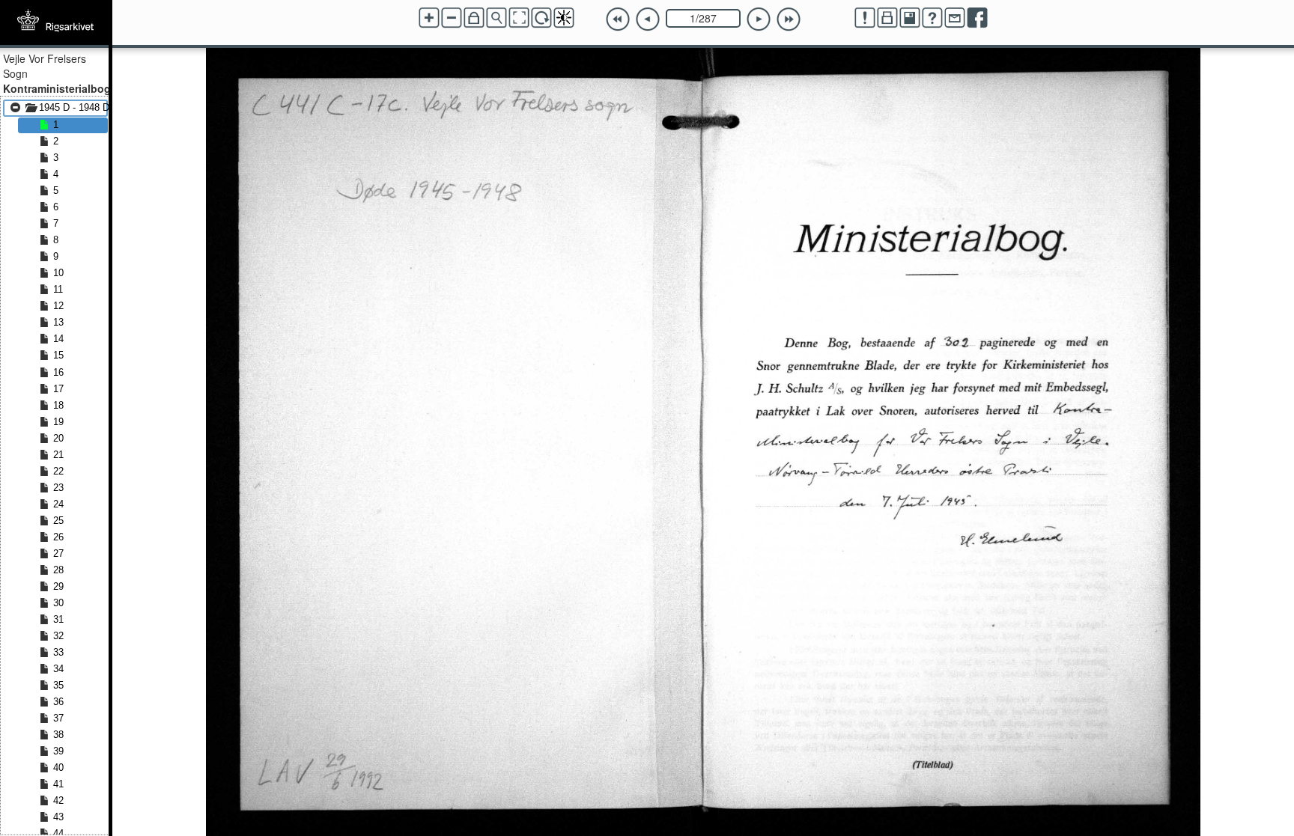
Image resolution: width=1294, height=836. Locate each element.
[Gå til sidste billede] (789, 19)
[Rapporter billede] (864, 17)
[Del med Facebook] (977, 17)
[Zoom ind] (429, 17)
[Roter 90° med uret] (541, 17)
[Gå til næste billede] (759, 19)
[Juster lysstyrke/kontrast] (563, 17)
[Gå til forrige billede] (648, 19)
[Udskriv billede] (887, 17)
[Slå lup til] (496, 17)
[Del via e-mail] (954, 17)
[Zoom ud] (451, 17)
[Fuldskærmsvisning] (518, 17)
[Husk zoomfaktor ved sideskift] (474, 17)
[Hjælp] (932, 17)
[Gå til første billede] (618, 19)
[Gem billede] (909, 17)
